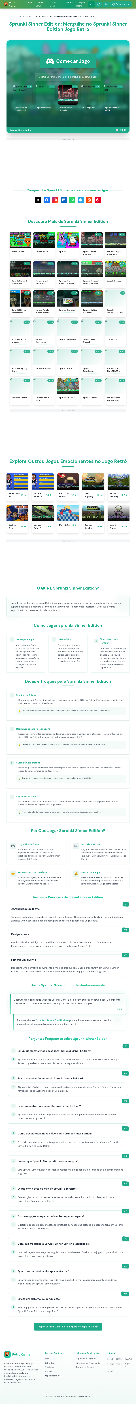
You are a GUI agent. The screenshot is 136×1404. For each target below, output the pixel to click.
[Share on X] (38, 200)
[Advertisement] (68, 159)
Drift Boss (53, 4)
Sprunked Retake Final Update (52, 1020)
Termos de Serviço (85, 1367)
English (110, 1359)
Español (128, 1359)
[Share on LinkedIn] (64, 200)
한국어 (110, 1371)
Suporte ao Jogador (86, 1358)
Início (30, 2)
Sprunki (69, 2)
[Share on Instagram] (55, 200)
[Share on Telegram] (81, 200)
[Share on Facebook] (47, 200)
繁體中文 (127, 1365)
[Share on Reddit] (89, 200)
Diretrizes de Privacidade (88, 1363)
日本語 (119, 1359)
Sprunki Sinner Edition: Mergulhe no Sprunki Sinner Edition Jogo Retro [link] (64, 16)
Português (110, 1364)
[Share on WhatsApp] (72, 200)
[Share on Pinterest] (98, 200)
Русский (119, 1364)
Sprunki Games (24, 16)
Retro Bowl (39, 4)
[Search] (91, 4)
